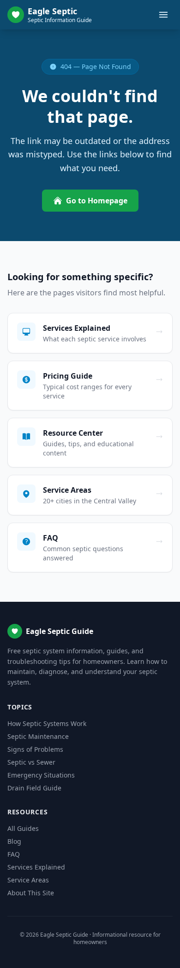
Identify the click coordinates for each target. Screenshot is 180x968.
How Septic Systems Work (46, 723)
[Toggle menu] (163, 15)
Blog (14, 841)
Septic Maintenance (38, 736)
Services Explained (36, 867)
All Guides (23, 828)
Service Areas (28, 880)
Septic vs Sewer (31, 762)
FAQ (13, 854)
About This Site (30, 892)
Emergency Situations (41, 775)
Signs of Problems (35, 749)
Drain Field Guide (34, 788)
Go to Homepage (96, 201)
